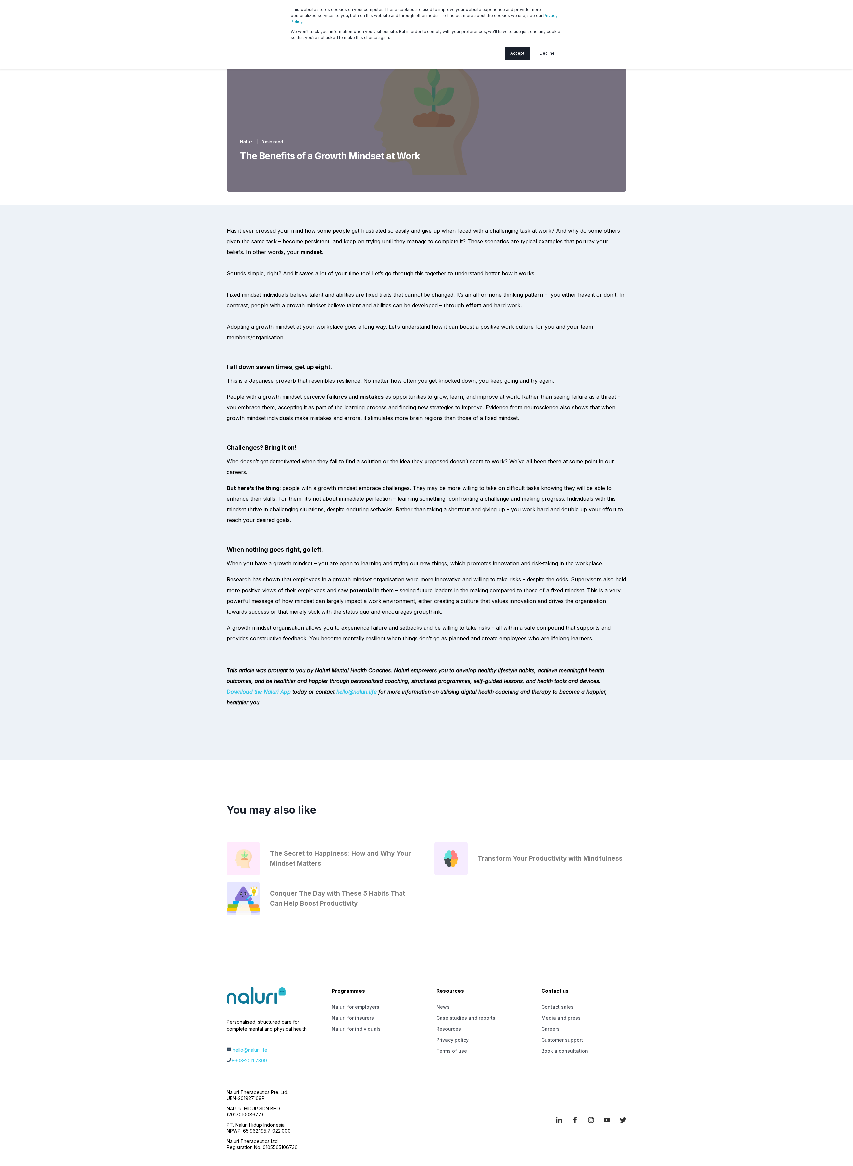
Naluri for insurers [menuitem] (353, 1018)
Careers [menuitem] (550, 1029)
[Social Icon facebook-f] (575, 1120)
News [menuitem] (443, 1007)
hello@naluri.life (356, 691)
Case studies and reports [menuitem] (465, 1018)
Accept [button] (517, 53)
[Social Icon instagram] (591, 1120)
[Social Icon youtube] (607, 1120)
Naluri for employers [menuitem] (355, 1007)
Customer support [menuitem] (562, 1040)
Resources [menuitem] (448, 1029)
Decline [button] (547, 53)
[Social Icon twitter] (620, 1120)
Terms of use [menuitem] (451, 1051)
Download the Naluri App (259, 691)
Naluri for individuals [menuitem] (356, 1029)
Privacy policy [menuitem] (452, 1040)
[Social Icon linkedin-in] (561, 1120)
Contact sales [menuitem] (557, 1007)
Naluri (247, 141)
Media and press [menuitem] (561, 1018)
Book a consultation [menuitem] (564, 1051)
